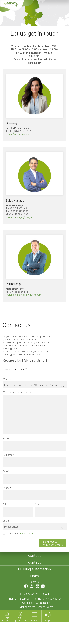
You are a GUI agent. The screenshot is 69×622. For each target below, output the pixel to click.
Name (6, 438)
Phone (6, 488)
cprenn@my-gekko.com (18, 134)
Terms (37, 598)
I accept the (20, 533)
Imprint (12, 598)
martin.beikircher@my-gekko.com (23, 294)
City (37, 504)
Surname (7, 455)
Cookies (27, 602)
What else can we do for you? (18, 392)
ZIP (4, 504)
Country (7, 520)
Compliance (43, 602)
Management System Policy (36, 607)
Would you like (10, 379)
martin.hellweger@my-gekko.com (23, 217)
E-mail (6, 471)
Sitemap (25, 598)
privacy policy (26, 533)
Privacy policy (53, 598)
